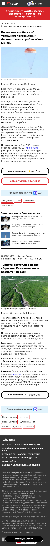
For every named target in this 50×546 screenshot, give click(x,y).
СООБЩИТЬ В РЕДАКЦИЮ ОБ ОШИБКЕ (21, 465)
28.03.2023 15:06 (8, 23)
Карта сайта (9, 461)
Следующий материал (24, 539)
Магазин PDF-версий (29, 454)
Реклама (7, 444)
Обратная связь (10, 458)
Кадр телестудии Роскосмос (14, 79)
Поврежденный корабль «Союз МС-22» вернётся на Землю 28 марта (28, 226)
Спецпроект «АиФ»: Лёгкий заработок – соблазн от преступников (25, 13)
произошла (32, 148)
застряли (16, 374)
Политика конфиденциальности (17, 532)
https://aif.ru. (36, 528)
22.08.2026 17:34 (8, 256)
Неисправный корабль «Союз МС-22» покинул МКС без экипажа (27, 218)
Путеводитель (29, 458)
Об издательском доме (27, 444)
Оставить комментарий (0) (25, 181)
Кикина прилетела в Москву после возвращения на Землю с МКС (26, 242)
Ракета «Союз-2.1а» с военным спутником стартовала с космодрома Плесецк (28, 234)
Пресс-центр (9, 454)
